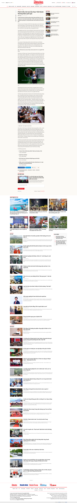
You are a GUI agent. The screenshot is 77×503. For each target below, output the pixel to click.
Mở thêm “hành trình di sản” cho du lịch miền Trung (35, 419)
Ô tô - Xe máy (68, 6)
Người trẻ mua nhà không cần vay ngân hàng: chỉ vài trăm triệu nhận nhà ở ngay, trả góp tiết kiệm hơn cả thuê (36, 460)
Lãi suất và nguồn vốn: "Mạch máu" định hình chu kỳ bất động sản (37, 430)
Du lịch (53, 6)
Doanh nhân (24, 6)
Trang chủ (19, 9)
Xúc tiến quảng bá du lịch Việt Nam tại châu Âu (54, 30)
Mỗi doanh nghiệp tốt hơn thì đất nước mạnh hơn (34, 296)
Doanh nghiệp (19, 6)
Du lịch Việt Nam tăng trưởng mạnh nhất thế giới (55, 22)
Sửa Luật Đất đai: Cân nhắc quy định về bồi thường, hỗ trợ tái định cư (37, 236)
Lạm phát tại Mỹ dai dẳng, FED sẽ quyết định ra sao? (35, 306)
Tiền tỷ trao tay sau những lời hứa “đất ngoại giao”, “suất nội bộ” (37, 277)
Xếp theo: (35, 191)
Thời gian (38, 191)
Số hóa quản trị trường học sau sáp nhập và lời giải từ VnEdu (37, 348)
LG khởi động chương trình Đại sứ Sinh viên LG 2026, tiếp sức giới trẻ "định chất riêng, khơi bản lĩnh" (37, 470)
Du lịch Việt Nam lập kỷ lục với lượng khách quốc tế (54, 18)
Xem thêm (31, 480)
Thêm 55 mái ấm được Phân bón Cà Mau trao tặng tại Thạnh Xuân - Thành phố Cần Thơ (37, 359)
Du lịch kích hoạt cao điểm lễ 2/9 (55, 26)
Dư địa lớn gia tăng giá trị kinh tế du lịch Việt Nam (57, 230)
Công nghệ (64, 6)
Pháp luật (28, 6)
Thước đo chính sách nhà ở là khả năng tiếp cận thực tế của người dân (36, 267)
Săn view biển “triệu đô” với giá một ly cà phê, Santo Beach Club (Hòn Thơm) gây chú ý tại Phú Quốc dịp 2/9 (19, 212)
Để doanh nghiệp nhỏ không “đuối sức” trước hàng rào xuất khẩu (37, 256)
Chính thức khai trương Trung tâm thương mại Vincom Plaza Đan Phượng (37, 410)
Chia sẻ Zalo (28, 167)
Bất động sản (37, 6)
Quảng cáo (69, 2)
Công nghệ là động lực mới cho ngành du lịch (18, 230)
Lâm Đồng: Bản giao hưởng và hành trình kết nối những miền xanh (57, 212)
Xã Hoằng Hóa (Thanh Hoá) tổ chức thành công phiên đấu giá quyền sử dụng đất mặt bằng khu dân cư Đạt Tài (37, 339)
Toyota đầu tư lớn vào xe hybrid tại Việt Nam (33, 449)
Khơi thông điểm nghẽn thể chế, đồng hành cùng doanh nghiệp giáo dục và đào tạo (36, 440)
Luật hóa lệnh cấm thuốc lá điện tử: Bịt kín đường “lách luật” (37, 286)
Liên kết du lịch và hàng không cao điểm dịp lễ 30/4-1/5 (55, 35)
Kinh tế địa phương (58, 6)
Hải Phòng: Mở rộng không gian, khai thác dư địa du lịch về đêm (38, 212)
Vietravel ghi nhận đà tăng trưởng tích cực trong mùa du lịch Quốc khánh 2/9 (37, 379)
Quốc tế (41, 6)
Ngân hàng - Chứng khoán (47, 6)
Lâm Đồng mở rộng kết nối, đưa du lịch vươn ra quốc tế (35, 389)
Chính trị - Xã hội (11, 6)
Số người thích (43, 191)
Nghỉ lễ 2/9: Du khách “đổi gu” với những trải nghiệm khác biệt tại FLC (37, 230)
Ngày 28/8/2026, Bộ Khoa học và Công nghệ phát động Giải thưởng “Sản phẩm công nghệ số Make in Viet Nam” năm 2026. (37, 333)
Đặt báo (64, 2)
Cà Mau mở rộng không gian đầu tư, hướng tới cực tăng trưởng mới (37, 400)
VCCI (15, 6)
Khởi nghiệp (32, 6)
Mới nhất (3, 2)
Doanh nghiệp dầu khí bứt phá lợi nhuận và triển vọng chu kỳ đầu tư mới (37, 246)
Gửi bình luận (21, 188)
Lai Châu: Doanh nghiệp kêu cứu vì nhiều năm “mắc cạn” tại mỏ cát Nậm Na (37, 369)
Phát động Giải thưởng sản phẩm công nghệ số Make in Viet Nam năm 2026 (37, 329)
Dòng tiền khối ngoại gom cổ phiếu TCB (32, 316)
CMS (59, 502)
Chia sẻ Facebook (21, 167)
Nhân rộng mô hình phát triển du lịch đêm (55, 14)
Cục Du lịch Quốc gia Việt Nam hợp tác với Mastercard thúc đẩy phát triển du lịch (36, 178)
